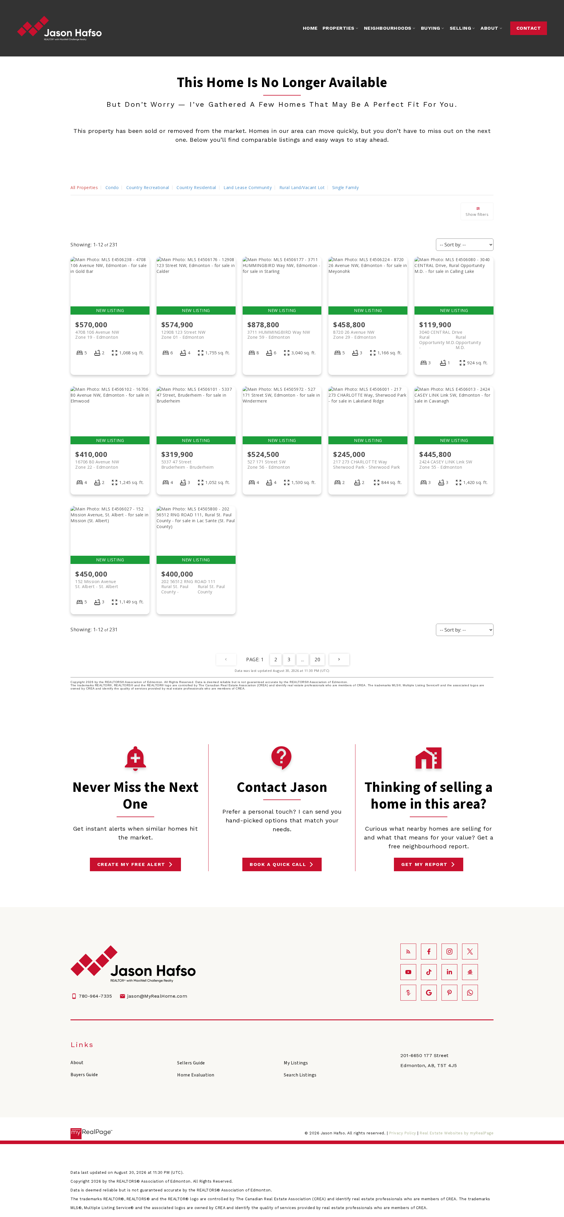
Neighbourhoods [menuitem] (388, 28)
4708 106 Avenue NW (97, 334)
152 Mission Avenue (96, 584)
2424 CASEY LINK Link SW (445, 464)
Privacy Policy (402, 1133)
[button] (528, 28)
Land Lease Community (248, 187)
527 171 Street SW (268, 464)
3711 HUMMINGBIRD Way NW (278, 334)
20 (317, 659)
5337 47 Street (187, 464)
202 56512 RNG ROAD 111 (193, 584)
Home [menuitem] (310, 28)
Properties (339, 28)
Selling (460, 28)
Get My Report (424, 864)
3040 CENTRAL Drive (450, 334)
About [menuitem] (489, 28)
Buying (430, 28)
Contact (528, 28)
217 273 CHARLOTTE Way (366, 464)
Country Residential (196, 187)
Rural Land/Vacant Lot (302, 187)
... (302, 659)
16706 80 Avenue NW (97, 464)
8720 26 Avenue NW (354, 334)
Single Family (345, 187)
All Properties (84, 187)
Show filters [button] (477, 214)
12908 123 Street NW (183, 334)
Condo (112, 187)
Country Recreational (147, 187)
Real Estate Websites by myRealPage (457, 1133)
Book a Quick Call (278, 864)
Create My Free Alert (131, 864)
